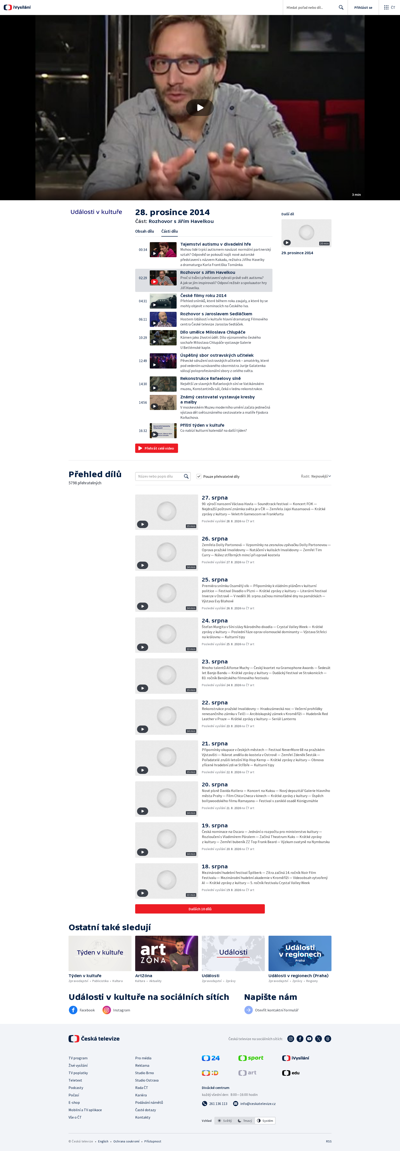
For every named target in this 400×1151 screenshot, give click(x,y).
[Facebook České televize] (300, 1038)
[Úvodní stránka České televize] (94, 1038)
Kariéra (141, 1095)
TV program (78, 1058)
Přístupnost (152, 1141)
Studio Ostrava (147, 1080)
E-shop (74, 1102)
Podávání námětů (149, 1102)
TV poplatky (78, 1072)
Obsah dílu (144, 231)
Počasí (74, 1095)
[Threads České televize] (327, 1038)
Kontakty (142, 1117)
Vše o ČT (75, 1117)
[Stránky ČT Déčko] (210, 1074)
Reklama (142, 1065)
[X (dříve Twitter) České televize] (318, 1038)
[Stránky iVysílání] (295, 1059)
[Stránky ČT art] (247, 1074)
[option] (225, 1120)
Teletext (75, 1080)
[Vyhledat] (186, 476)
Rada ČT (141, 1087)
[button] (200, 107)
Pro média (143, 1058)
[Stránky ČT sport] (250, 1059)
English (103, 1141)
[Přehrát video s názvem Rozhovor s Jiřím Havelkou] (200, 107)
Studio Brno (144, 1072)
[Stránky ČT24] (211, 1059)
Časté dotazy (145, 1109)
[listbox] (245, 1121)
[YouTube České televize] (309, 1038)
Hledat (341, 7)
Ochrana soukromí (126, 1141)
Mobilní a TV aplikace (85, 1109)
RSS (329, 1141)
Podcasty (76, 1087)
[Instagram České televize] (290, 1038)
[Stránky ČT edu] (290, 1074)
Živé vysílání (78, 1065)
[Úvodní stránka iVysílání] (21, 7)
